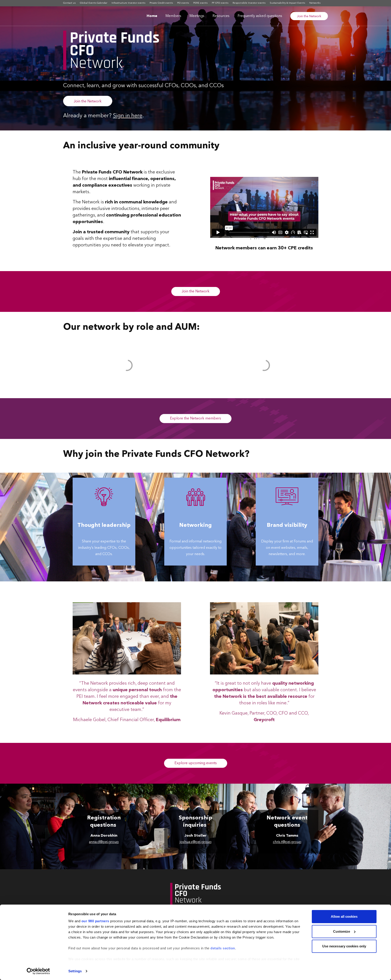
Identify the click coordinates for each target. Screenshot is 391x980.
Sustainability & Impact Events (287, 3)
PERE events (200, 3)
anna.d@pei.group (104, 842)
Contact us (69, 3)
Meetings (196, 16)
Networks (314, 3)
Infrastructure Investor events (128, 3)
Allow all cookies (344, 916)
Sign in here (127, 116)
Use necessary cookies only (344, 946)
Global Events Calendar (93, 3)
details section (222, 948)
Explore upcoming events (195, 763)
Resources (220, 16)
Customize (341, 931)
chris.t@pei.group (287, 842)
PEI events (183, 3)
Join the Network (309, 16)
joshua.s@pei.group (196, 842)
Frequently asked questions (260, 16)
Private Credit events (161, 3)
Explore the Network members (195, 418)
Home (152, 16)
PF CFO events (220, 3)
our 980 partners (95, 921)
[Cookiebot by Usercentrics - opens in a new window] (38, 971)
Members (173, 16)
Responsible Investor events (249, 3)
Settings (75, 971)
